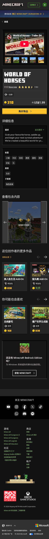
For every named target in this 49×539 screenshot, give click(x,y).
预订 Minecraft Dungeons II (27, 14)
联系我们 (29, 457)
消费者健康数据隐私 (20, 530)
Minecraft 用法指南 (10, 510)
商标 (39, 530)
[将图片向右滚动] (44, 222)
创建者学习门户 (9, 451)
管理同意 (22, 510)
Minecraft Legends (10, 441)
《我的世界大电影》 (10, 460)
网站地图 (29, 451)
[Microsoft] (42, 525)
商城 (6, 22)
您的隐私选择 (38, 534)
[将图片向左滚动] (5, 222)
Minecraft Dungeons (11, 438)
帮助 (27, 445)
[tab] (8, 60)
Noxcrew (13, 87)
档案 (27, 464)
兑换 (27, 467)
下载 (27, 454)
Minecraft (7, 432)
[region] (24, 222)
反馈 (27, 448)
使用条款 (33, 530)
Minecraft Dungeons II (12, 435)
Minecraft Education (11, 444)
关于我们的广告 (7, 534)
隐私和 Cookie (6, 530)
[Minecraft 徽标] (12, 5)
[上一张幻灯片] (38, 256)
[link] (8, 406)
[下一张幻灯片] (45, 256)
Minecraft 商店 (31, 435)
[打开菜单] (44, 5)
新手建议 (29, 442)
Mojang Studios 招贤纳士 (12, 454)
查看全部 (5, 257)
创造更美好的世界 (10, 457)
